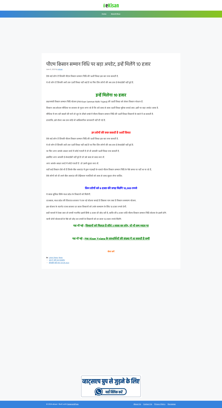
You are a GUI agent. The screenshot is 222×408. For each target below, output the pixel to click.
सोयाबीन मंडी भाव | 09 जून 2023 (59, 263)
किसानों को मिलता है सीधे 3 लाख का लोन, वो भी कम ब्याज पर (117, 226)
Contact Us (147, 404)
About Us (137, 404)
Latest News (53, 258)
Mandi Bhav (115, 14)
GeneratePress (73, 404)
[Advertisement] (111, 36)
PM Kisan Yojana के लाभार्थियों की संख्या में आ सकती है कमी (117, 239)
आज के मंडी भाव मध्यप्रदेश (57, 260)
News (61, 258)
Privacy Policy (159, 404)
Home (104, 14)
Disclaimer (172, 404)
